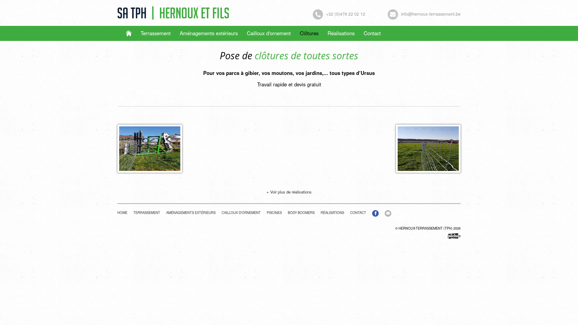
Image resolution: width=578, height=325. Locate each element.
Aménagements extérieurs (209, 33)
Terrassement (156, 33)
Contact (372, 33)
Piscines (274, 212)
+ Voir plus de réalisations (289, 192)
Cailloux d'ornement (269, 33)
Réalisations (341, 33)
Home (122, 212)
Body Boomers (301, 212)
